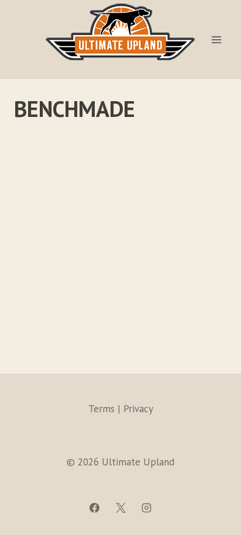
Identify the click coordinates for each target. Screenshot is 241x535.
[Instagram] (146, 507)
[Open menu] (216, 39)
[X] (120, 507)
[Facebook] (95, 507)
